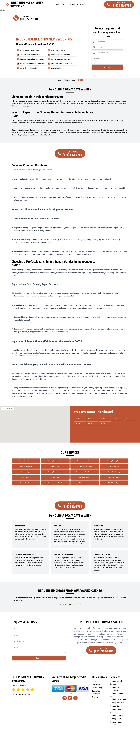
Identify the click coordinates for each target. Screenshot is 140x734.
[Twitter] (70, 698)
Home (59, 80)
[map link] (8, 4)
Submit (107, 67)
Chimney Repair (69, 80)
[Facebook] (75, 698)
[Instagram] (64, 698)
